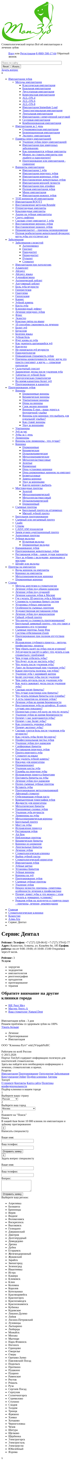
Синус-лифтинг (24, 217)
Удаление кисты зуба (27, 768)
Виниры (20, 390)
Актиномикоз (30, 245)
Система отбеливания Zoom (32, 632)
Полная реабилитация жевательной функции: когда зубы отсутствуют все (42, 235)
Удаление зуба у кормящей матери (35, 673)
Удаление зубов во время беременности (39, 714)
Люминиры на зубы (27, 815)
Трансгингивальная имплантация (42, 110)
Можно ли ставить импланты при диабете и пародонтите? (42, 156)
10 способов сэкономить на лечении (37, 324)
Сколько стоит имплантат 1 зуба (34, 220)
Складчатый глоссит (27, 368)
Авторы (52, 1076)
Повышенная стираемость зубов (34, 355)
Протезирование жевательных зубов (37, 551)
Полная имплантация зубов (38, 189)
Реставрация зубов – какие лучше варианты (41, 554)
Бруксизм (21, 330)
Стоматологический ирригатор (34, 859)
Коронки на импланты (28, 573)
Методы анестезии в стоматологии (36, 585)
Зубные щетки (24, 865)
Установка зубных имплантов (33, 604)
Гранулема (21, 293)
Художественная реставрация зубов (36, 610)
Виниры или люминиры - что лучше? (37, 440)
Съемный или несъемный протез (35, 519)
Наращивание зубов (27, 547)
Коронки (20, 444)
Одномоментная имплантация (40, 129)
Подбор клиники (37, 1076)
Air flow (20, 834)
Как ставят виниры (33, 422)
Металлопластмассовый (36, 497)
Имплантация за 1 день (29, 126)
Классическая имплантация (38, 85)
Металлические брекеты (29, 806)
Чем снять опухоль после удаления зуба (38, 680)
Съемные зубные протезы (30, 881)
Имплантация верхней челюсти (41, 182)
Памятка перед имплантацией (33, 138)
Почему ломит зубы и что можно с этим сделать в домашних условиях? (39, 896)
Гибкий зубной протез (28, 617)
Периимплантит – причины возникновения (41, 230)
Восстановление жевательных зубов (44, 179)
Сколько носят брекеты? (29, 689)
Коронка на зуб (24, 875)
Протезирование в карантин (32, 384)
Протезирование (28, 1073)
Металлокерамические (35, 456)
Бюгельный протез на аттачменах (42, 510)
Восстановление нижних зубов (34, 226)
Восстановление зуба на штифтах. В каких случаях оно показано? (40, 707)
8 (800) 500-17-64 (46, 53)
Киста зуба (21, 305)
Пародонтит (29, 252)
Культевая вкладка (33, 541)
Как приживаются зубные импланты (44, 151)
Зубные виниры (24, 872)
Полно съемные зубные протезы (34, 784)
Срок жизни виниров (35, 406)
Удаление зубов (24, 884)
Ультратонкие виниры (35, 400)
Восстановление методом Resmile (35, 204)
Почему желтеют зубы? (29, 727)
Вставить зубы (24, 787)
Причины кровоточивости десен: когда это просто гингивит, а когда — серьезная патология (41, 362)
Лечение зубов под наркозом (32, 780)
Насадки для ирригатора (30, 761)
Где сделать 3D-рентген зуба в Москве (38, 598)
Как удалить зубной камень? (32, 758)
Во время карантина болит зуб (33, 381)
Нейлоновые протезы (28, 837)
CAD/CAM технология (29, 529)
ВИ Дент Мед (16, 1005)
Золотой (27, 491)
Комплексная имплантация (38, 94)
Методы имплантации (28, 82)
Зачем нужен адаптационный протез (37, 532)
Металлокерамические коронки (34, 576)
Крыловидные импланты (30, 211)
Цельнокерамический (35, 500)
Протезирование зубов (21, 387)
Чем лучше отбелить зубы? (31, 658)
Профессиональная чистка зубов (34, 739)
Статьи (12, 582)
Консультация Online (13, 1076)
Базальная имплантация (36, 88)
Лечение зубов (24, 850)
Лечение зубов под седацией (32, 592)
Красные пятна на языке (29, 321)
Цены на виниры (32, 403)
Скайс (19, 522)
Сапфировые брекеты (28, 746)
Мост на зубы (23, 824)
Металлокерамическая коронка (33, 818)
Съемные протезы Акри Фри (32, 629)
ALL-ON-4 (28, 97)
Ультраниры (22, 428)
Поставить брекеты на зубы (31, 777)
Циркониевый (30, 503)
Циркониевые (30, 447)
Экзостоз (20, 318)
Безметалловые (31, 475)
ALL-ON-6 (28, 100)
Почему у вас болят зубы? (30, 721)
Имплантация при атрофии (38, 185)
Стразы (19, 525)
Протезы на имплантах (22, 566)
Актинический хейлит (28, 280)
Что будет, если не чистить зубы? (35, 661)
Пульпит (27, 258)
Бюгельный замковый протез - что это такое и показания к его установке (42, 625)
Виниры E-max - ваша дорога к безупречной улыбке (40, 411)
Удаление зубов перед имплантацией (44, 141)
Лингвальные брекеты (28, 846)
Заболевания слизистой (29, 242)
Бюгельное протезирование (31, 516)
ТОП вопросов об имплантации (34, 198)
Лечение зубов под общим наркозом (37, 588)
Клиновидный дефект (28, 308)
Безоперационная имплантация (41, 132)
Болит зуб (21, 327)
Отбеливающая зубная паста (32, 796)
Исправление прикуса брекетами (35, 774)
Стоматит (28, 261)
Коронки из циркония (28, 843)
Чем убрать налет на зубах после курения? (40, 648)
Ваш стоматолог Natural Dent (25, 1011)
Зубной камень (24, 302)
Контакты (20, 1083)
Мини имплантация (34, 192)
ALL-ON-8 (28, 104)
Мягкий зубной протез (35, 513)
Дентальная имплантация (37, 113)
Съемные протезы (26, 507)
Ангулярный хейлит (27, 283)
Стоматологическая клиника (32, 853)
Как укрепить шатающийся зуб (33, 343)
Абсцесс (20, 270)
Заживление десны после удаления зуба (39, 371)
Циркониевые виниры (35, 393)
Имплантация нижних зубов (39, 195)
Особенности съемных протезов (34, 607)
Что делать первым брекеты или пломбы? (40, 695)
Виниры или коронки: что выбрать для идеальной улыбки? (45, 417)
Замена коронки (31, 478)
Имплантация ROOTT (28, 201)
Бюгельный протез (26, 821)
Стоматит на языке (26, 755)
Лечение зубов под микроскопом (35, 614)
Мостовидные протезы (29, 488)
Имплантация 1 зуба (34, 170)
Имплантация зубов (20, 78)
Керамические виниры (35, 396)
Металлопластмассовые (36, 459)
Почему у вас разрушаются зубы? (35, 717)
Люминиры (22, 437)
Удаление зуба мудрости (29, 812)
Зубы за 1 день (24, 434)
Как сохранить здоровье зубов (33, 724)
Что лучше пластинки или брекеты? (36, 692)
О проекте (7, 1083)
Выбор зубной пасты (27, 856)
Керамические (30, 450)
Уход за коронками (33, 481)
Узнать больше (10, 1027)
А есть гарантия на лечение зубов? (36, 699)
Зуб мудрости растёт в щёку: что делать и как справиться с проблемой (42, 653)
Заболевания (15, 239)
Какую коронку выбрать (36, 485)
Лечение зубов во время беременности (38, 702)
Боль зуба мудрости (27, 286)
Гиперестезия (23, 289)
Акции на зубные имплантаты (33, 214)
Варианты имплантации (29, 167)
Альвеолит (21, 267)
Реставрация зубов (26, 831)
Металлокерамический (36, 494)
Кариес (19, 299)
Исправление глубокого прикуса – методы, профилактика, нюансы (41, 644)
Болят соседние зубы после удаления (37, 677)
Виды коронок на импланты (32, 569)
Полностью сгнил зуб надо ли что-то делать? (42, 711)
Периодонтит (30, 255)
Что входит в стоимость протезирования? (40, 620)
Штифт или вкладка (27, 563)
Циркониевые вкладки (35, 544)
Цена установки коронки (37, 469)
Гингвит (27, 248)
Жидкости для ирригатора (30, 802)
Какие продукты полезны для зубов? (37, 670)
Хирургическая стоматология (33, 377)
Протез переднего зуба (28, 752)
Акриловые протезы (27, 535)
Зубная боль (22, 337)
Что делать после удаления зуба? (34, 664)
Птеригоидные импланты (30, 208)
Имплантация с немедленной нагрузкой (46, 116)
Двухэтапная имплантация (38, 91)
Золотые (27, 462)
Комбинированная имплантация (41, 123)
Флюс (18, 315)
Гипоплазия (22, 296)
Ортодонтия (46, 1073)
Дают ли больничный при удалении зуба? (40, 667)
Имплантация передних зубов (40, 173)
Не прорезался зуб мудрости (32, 349)
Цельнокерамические (35, 453)
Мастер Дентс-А (18, 1008)
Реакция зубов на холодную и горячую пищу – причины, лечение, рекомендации (42, 902)
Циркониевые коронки (29, 579)
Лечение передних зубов (30, 311)
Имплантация (9, 1073)
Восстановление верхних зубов (34, 223)
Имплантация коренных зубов (40, 176)
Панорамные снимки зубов (31, 809)
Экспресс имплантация (36, 135)
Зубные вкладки (25, 538)
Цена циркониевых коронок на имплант (46, 472)
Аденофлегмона (25, 277)
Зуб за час (21, 431)
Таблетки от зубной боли (30, 374)
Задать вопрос (9, 69)
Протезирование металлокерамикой (36, 790)
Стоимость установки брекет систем (37, 601)
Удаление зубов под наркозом (33, 743)
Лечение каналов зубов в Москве (35, 595)
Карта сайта (34, 1083)
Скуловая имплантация (36, 119)
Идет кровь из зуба (26, 340)
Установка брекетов (27, 869)
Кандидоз (21, 346)
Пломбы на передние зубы (31, 771)
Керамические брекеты (29, 840)
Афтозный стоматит (27, 793)
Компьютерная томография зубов (35, 799)
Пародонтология (25, 352)
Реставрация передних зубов (32, 749)
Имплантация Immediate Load (39, 107)
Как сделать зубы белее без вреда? (35, 736)
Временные (29, 466)
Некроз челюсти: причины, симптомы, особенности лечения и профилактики (38, 889)
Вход (11, 53)
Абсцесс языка (24, 274)
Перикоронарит (24, 765)
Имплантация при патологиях (33, 264)
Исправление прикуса (28, 828)
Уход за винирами (33, 425)
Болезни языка (24, 333)
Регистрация (27, 53)
